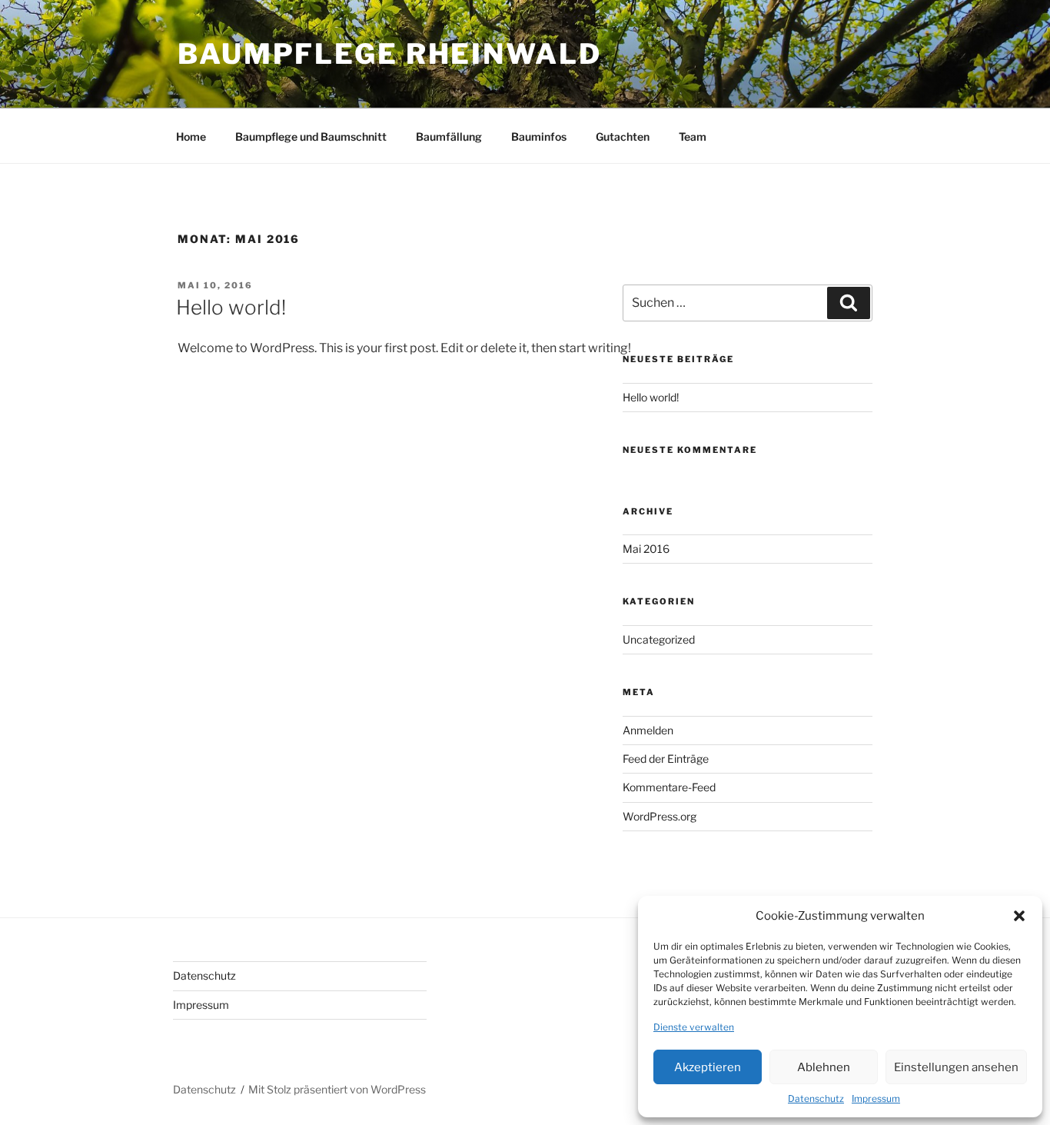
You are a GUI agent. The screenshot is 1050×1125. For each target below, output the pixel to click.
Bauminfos (539, 136)
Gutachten (623, 136)
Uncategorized (659, 639)
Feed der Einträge (666, 758)
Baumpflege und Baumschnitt (311, 136)
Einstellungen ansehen (956, 1067)
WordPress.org (659, 816)
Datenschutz (816, 1098)
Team (692, 136)
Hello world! (231, 307)
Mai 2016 (646, 548)
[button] (1019, 916)
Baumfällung (449, 136)
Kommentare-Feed (669, 787)
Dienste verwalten (693, 1027)
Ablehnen (823, 1067)
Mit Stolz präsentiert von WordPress (337, 1089)
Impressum (876, 1098)
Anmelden (648, 730)
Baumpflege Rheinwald (390, 54)
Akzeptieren (707, 1067)
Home (191, 136)
